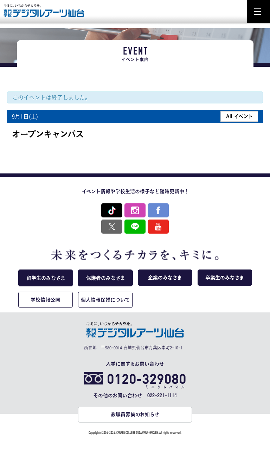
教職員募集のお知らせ (135, 414)
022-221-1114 (162, 395)
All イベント (239, 116)
